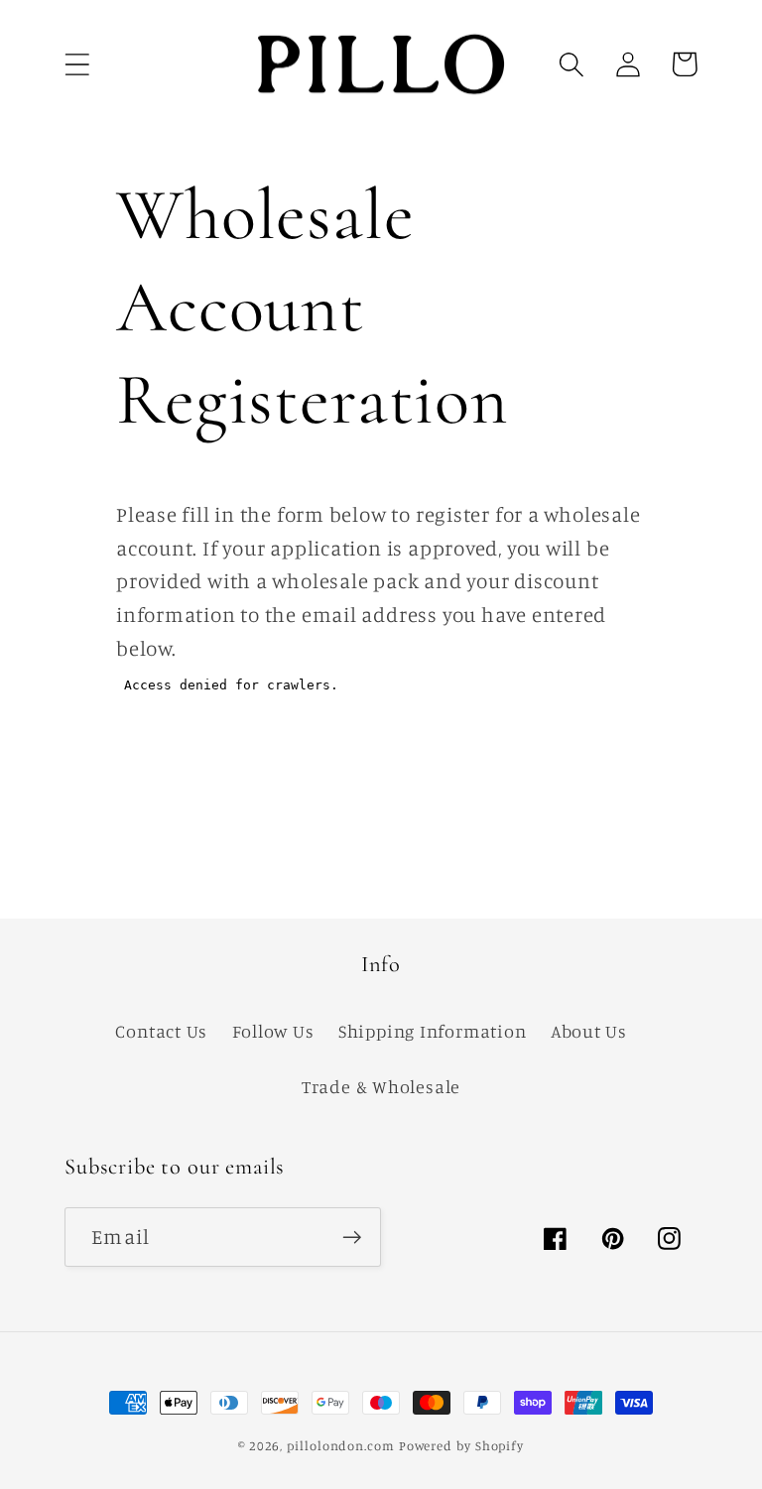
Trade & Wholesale (381, 1086)
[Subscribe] (351, 1237)
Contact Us (161, 1031)
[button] (77, 64)
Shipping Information (432, 1031)
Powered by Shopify (461, 1445)
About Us (589, 1031)
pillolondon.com (341, 1445)
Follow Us (273, 1031)
